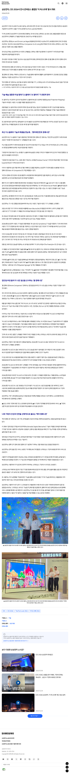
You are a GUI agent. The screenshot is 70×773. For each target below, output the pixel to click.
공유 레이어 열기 (65, 18)
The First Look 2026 (21, 611)
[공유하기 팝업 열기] (67, 767)
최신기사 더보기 (34, 716)
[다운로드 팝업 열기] (67, 763)
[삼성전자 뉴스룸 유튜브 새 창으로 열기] (3, 759)
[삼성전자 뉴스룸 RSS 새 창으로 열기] (33, 759)
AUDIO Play (57, 18)
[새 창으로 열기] (4, 769)
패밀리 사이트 (6, 764)
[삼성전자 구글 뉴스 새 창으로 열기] (38, 759)
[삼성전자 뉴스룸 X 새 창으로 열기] (16, 759)
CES (4, 611)
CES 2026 (10, 611)
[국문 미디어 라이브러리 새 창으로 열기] (29, 759)
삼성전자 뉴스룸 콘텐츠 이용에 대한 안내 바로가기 (15, 641)
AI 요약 (5, 18)
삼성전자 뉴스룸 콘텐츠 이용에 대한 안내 (11, 744)
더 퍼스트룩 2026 (35, 611)
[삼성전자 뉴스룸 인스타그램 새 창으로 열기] (7, 759)
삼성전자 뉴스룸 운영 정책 (8, 738)
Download (61, 18)
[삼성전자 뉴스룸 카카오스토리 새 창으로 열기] (20, 759)
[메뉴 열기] (66, 3)
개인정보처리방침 (6, 741)
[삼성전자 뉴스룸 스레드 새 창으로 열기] (25, 759)
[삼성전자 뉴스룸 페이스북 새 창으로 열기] (12, 759)
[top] (67, 770)
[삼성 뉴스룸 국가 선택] (62, 3)
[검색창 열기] (58, 3)
